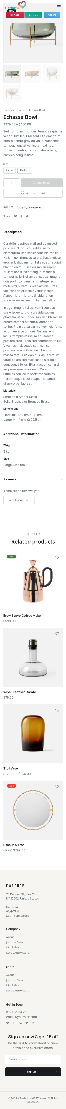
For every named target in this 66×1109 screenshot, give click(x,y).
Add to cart (44, 182)
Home (6, 110)
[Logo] (15, 5)
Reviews (9, 479)
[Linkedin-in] (33, 1023)
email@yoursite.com (21, 1017)
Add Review (16, 500)
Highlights (12, 947)
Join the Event (15, 942)
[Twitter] (7, 1023)
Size (5, 164)
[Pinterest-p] (26, 1023)
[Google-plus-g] (20, 1023)
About (10, 937)
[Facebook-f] (13, 1023)
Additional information (21, 434)
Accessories (20, 110)
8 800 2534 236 (17, 1012)
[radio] (9, 171)
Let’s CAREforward (17, 952)
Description (12, 232)
